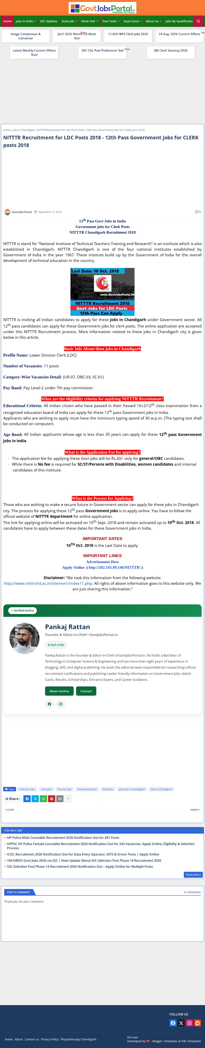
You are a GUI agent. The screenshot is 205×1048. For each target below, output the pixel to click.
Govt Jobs (108, 789)
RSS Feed (132, 1037)
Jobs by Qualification (180, 21)
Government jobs (87, 789)
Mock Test (88, 21)
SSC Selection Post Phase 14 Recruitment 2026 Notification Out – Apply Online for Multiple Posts (80, 867)
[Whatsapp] (43, 798)
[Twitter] (35, 798)
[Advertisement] (102, 91)
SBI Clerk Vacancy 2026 (171, 50)
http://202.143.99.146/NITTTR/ (115, 567)
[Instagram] (60, 704)
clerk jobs (46, 789)
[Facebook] (49, 704)
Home (7, 21)
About (19, 1039)
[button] (198, 21)
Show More (193, 875)
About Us (152, 21)
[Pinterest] (51, 798)
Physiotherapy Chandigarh (78, 1039)
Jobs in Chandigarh (24, 130)
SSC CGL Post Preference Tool (103, 50)
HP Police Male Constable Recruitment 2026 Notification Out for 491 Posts (63, 838)
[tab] (7, 21)
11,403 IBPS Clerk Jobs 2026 (128, 34)
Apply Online (73, 567)
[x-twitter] (181, 1023)
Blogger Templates (164, 1041)
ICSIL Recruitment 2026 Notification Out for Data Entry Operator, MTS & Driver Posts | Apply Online (83, 854)
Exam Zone (131, 21)
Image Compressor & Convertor (26, 36)
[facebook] (173, 1023)
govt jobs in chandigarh (132, 789)
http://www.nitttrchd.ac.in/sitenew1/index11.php (48, 583)
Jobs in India (24, 21)
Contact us (32, 1039)
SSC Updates (48, 21)
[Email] (59, 798)
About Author (59, 691)
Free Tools (109, 21)
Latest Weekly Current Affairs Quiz (34, 52)
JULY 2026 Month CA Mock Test (77, 36)
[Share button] (68, 798)
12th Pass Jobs (27, 789)
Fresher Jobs (64, 789)
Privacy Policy (50, 1039)
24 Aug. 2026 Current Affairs (179, 34)
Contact (86, 691)
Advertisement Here (102, 562)
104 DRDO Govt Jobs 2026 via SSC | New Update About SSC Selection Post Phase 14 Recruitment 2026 (84, 860)
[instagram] (189, 1023)
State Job (68, 21)
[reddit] (197, 1023)
